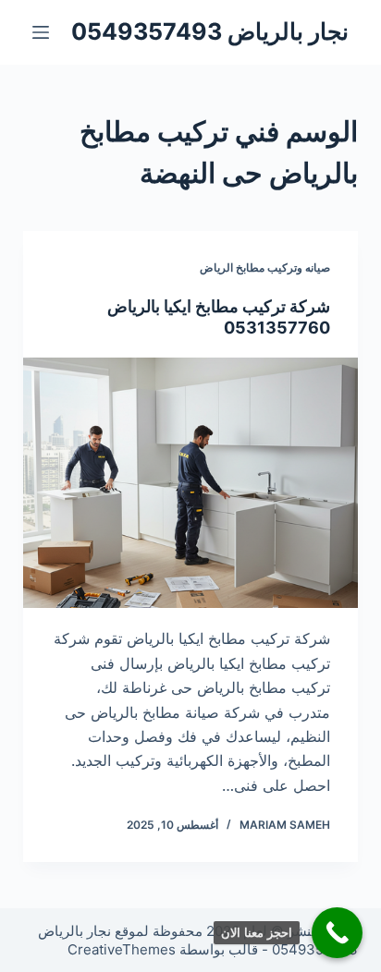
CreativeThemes (122, 949)
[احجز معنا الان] (337, 932)
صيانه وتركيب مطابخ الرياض (265, 267)
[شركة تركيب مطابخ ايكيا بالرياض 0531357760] (191, 483)
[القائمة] (40, 32)
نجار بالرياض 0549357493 (210, 31)
